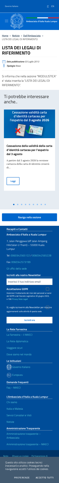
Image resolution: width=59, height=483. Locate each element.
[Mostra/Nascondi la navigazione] (7, 21)
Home (5, 35)
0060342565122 (20, 255)
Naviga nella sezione (29, 217)
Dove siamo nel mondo (19, 354)
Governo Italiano (11, 6)
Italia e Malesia (15, 409)
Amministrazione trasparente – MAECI (28, 444)
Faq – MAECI (14, 388)
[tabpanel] (29, 156)
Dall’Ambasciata (32, 35)
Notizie (16, 35)
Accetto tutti (45, 477)
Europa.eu (17, 375)
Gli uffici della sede (17, 268)
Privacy (15, 299)
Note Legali (23, 299)
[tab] (13, 204)
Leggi (15, 181)
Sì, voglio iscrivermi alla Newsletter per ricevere (29, 307)
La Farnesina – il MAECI (19, 335)
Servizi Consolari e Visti (19, 415)
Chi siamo (12, 402)
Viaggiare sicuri (14, 348)
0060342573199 (20, 262)
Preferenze (22, 477)
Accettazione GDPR (17, 289)
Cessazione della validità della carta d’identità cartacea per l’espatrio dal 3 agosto (29, 150)
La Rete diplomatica (17, 341)
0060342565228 (41, 255)
